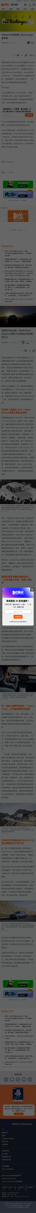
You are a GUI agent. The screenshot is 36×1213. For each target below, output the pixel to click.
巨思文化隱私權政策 (21, 621)
